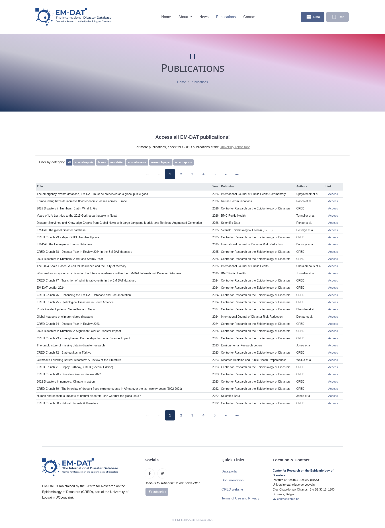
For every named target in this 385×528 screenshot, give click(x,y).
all (69, 162)
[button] (226, 174)
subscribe (159, 491)
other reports (183, 162)
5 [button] (214, 174)
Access (333, 194)
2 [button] (181, 174)
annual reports (84, 162)
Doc (341, 17)
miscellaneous (137, 162)
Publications (226, 17)
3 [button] (192, 174)
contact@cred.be (288, 499)
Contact (249, 17)
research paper (161, 162)
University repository (235, 147)
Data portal (229, 471)
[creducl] (150, 473)
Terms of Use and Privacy (240, 498)
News (204, 17)
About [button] (183, 17)
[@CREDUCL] (162, 473)
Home (166, 17)
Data (316, 17)
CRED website (232, 489)
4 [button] (203, 174)
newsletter (117, 162)
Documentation (232, 480)
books (102, 162)
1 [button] (170, 174)
